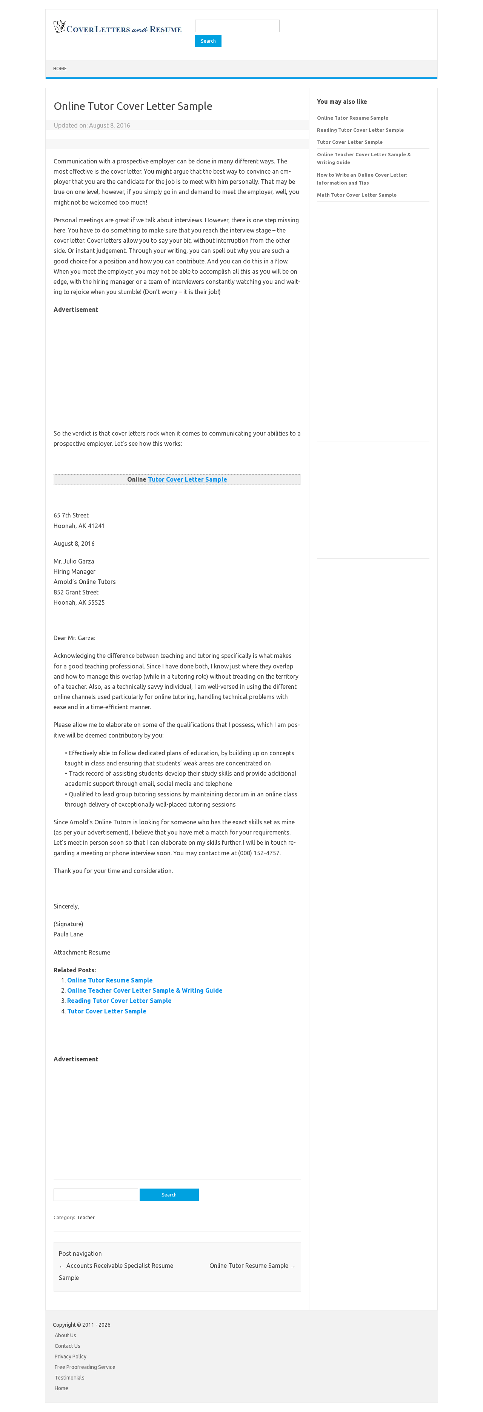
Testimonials (70, 1378)
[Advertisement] (177, 368)
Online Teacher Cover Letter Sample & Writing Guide (145, 990)
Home (60, 68)
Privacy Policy (70, 1356)
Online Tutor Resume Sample (110, 980)
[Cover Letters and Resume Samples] (117, 32)
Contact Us (67, 1346)
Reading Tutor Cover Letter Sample (119, 1000)
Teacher (86, 1217)
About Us (65, 1335)
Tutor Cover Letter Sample (187, 479)
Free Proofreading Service (85, 1367)
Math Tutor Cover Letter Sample (357, 194)
